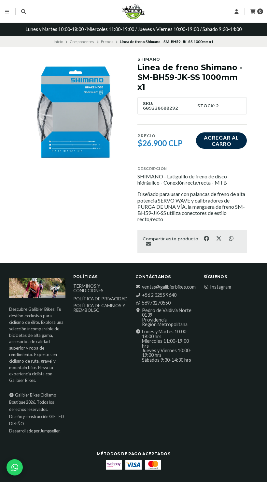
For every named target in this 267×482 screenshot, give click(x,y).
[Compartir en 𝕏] (219, 238)
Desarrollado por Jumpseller (34, 431)
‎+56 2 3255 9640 (159, 295)
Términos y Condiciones (88, 288)
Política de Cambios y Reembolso (99, 308)
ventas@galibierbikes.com (169, 287)
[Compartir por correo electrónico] (148, 243)
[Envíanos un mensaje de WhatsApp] (15, 467)
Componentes (82, 41)
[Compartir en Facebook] (207, 238)
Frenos (107, 41)
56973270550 (156, 303)
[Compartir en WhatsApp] (231, 238)
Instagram (220, 287)
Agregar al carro (221, 140)
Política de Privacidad (100, 299)
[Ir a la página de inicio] (133, 11)
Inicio (58, 41)
